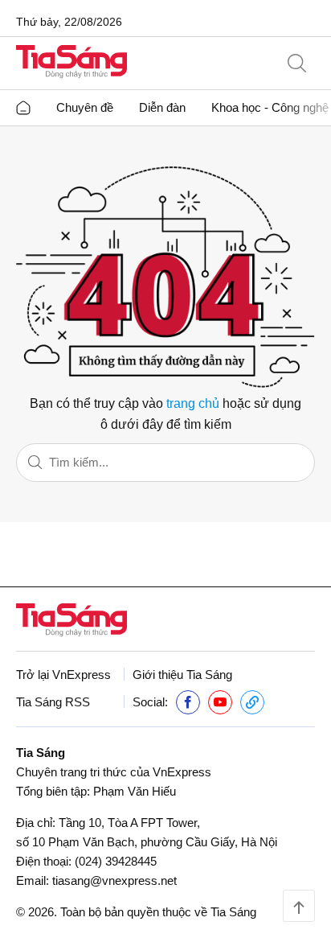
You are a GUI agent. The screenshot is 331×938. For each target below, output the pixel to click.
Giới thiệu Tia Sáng (182, 674)
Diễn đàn (162, 107)
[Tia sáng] (71, 63)
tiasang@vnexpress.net (114, 880)
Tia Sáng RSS (53, 702)
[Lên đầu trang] (299, 906)
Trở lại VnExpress (63, 674)
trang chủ (192, 403)
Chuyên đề (84, 107)
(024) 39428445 (116, 861)
